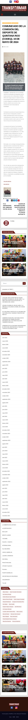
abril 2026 (4, 337)
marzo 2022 (5, 502)
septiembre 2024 (6, 399)
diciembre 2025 (6, 351)
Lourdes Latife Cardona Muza (9, 611)
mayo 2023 (5, 454)
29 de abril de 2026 (9, 660)
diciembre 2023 (6, 430)
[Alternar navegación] (15, 14)
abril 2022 (4, 498)
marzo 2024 (5, 419)
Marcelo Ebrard (6, 614)
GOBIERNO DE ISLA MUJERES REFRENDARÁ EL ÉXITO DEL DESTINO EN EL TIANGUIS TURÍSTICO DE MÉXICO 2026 (14, 327)
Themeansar (23, 713)
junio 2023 (4, 450)
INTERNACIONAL (6, 545)
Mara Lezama (19, 611)
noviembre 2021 (6, 515)
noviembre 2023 (6, 433)
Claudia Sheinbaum (7, 601)
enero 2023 (5, 467)
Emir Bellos (5, 604)
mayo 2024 (5, 413)
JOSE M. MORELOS (7, 552)
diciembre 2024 (6, 389)
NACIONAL (5, 559)
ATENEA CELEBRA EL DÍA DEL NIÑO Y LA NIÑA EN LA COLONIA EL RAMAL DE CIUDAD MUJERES (13, 307)
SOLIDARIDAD (6, 579)
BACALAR (4, 531)
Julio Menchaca (18, 606)
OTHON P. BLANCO (7, 566)
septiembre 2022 (6, 481)
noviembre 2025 (6, 354)
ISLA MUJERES (12, 239)
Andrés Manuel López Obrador (9, 596)
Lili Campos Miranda (7, 609)
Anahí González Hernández (15, 591)
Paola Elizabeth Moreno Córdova (9, 618)
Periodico (4, 569)
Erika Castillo (11, 604)
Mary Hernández (13, 616)
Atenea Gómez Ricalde (7, 599)
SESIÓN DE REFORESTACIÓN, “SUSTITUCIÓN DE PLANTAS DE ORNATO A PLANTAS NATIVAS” (19, 209)
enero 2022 (5, 508)
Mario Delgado (6, 616)
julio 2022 (4, 488)
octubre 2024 (5, 395)
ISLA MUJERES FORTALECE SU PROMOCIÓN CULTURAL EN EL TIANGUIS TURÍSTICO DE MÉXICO (13, 313)
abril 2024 (4, 416)
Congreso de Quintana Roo (18, 601)
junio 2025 (4, 371)
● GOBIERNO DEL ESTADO (9, 524)
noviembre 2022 (6, 474)
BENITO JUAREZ (6, 535)
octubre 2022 (5, 478)
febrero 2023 (5, 464)
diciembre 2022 (6, 471)
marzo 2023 (5, 461)
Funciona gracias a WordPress (8, 713)
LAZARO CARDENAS (7, 555)
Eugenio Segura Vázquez (8, 606)
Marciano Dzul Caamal (15, 614)
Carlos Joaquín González (19, 599)
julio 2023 (4, 447)
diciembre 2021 (6, 512)
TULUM (4, 583)
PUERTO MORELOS (7, 572)
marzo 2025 (5, 382)
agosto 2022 (5, 484)
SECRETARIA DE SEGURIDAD (10, 576)
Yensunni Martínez (16, 621)
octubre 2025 (5, 358)
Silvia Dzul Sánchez (7, 621)
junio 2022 (4, 491)
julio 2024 (4, 406)
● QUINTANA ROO (6, 239)
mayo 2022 (5, 495)
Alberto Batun (5, 591)
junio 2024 (4, 409)
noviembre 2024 (6, 392)
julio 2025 (4, 368)
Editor (13, 221)
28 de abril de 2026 (9, 675)
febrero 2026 (5, 344)
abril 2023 (4, 457)
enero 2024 (5, 426)
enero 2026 (5, 347)
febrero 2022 (5, 505)
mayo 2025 (5, 375)
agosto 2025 (5, 365)
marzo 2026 (5, 341)
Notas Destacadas (6, 562)
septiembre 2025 (6, 361)
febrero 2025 (5, 385)
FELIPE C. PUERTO (7, 542)
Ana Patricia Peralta (7, 594)
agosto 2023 (5, 443)
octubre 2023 (5, 437)
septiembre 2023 (6, 440)
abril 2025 (4, 378)
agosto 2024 (5, 402)
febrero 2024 (5, 423)
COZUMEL (5, 538)
